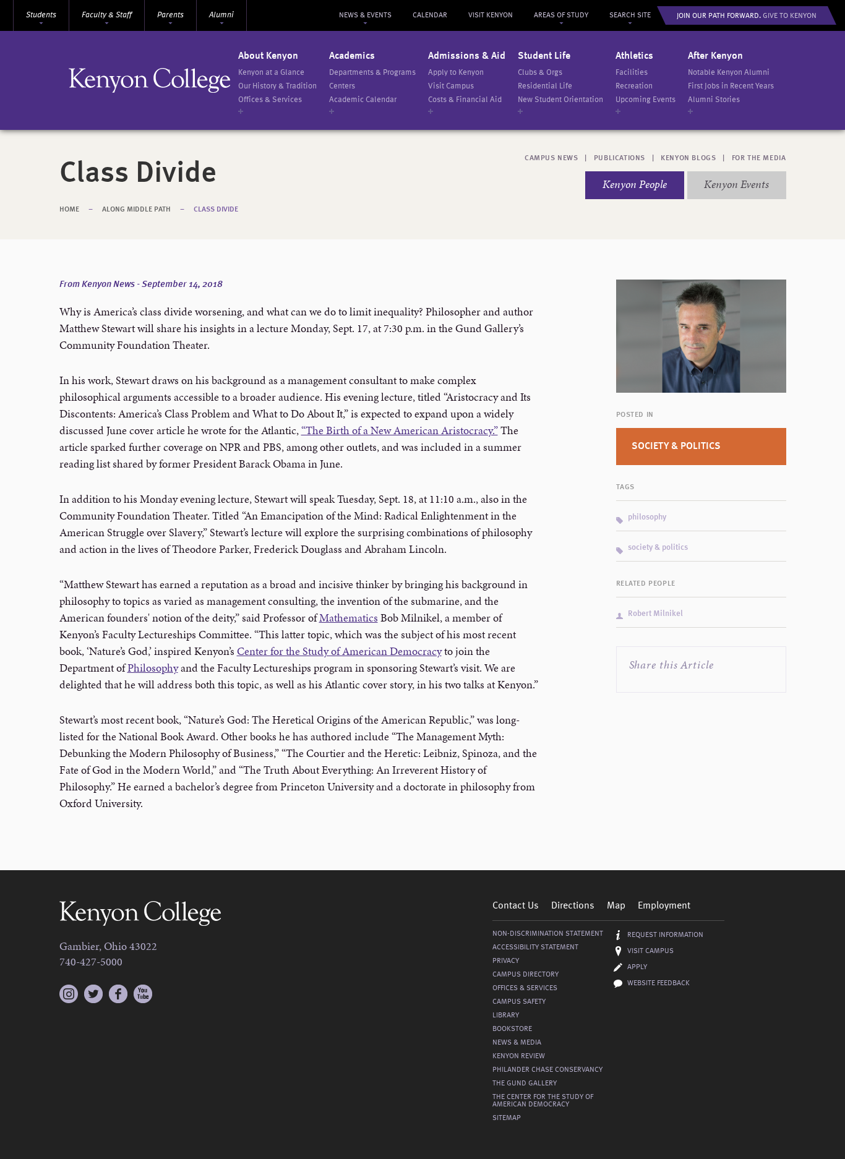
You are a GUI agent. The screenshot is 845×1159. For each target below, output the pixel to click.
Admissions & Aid (466, 56)
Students (41, 15)
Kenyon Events (736, 184)
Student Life (544, 56)
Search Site (630, 15)
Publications (619, 158)
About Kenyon (268, 56)
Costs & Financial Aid (465, 100)
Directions (572, 906)
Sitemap (506, 1118)
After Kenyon (715, 56)
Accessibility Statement (535, 947)
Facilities (632, 73)
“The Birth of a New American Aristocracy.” (399, 430)
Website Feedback (658, 983)
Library (505, 1015)
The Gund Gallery (524, 1083)
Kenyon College (150, 80)
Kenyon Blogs (688, 158)
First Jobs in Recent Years (731, 86)
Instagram (68, 988)
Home (69, 209)
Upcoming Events (646, 100)
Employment (664, 906)
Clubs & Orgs (540, 73)
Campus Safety (519, 1002)
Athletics (634, 56)
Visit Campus (451, 86)
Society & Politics (676, 446)
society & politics (658, 548)
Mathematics (348, 617)
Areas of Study (561, 15)
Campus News (551, 158)
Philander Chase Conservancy (547, 1070)
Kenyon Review (518, 1056)
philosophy (647, 517)
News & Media (516, 1042)
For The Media (759, 158)
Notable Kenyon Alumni (729, 73)
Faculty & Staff (107, 15)
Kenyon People (635, 184)
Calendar (430, 15)
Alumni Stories (714, 100)
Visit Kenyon (490, 15)
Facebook (118, 994)
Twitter (93, 994)
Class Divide (216, 209)
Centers (342, 86)
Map (616, 906)
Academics (352, 56)
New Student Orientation (560, 100)
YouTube (143, 994)
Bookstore (512, 1029)
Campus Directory (525, 974)
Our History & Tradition (277, 86)
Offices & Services (270, 100)
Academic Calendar (363, 100)
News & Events (365, 15)
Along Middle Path (136, 209)
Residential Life (545, 86)
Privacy (505, 961)
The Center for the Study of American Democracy (542, 1100)
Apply (637, 967)
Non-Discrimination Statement (547, 934)
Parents (170, 15)
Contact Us (515, 906)
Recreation (634, 86)
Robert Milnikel (655, 614)
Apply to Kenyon (456, 73)
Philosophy (152, 667)
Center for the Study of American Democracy (339, 651)
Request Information (665, 935)
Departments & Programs (372, 73)
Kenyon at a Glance (271, 73)
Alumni (221, 15)
